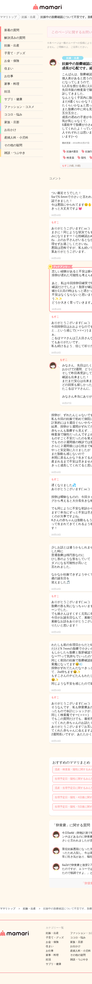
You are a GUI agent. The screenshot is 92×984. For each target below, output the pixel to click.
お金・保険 (11, 60)
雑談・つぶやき (14, 153)
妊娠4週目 (72, 151)
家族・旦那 (11, 122)
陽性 (83, 157)
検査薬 (70, 157)
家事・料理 (11, 83)
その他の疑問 (13, 145)
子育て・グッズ (14, 53)
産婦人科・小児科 (16, 137)
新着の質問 (11, 30)
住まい (8, 68)
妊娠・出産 (11, 45)
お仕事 (8, 76)
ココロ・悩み (13, 114)
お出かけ (10, 129)
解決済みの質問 (14, 37)
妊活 (7, 91)
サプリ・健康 (13, 99)
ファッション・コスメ (19, 106)
